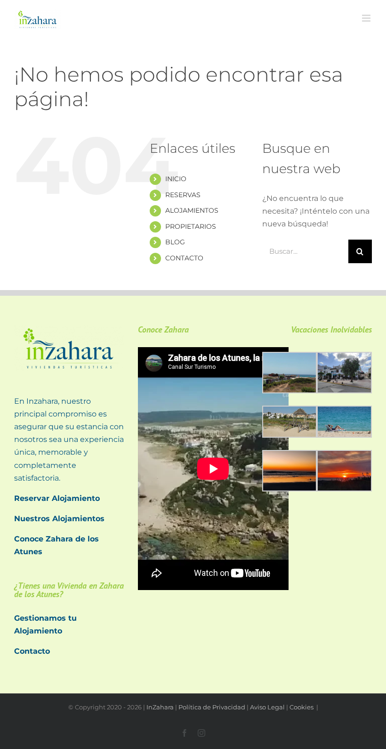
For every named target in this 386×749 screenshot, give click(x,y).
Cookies (302, 707)
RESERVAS (183, 195)
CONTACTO (184, 258)
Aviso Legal (267, 707)
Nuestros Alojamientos (59, 518)
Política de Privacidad (211, 707)
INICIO (175, 179)
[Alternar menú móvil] (367, 18)
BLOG (175, 242)
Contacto (32, 651)
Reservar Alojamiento (57, 498)
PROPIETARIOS (190, 226)
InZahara (160, 707)
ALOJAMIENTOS (191, 210)
